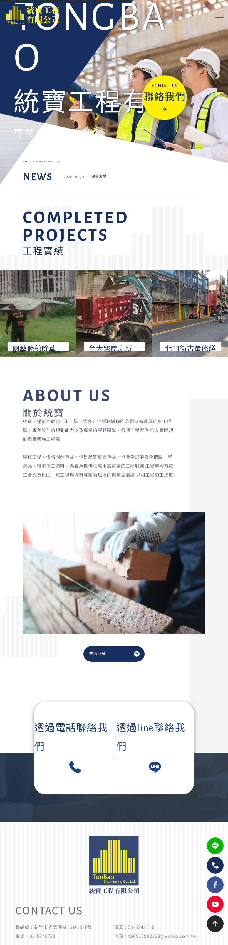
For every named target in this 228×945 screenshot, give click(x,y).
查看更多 (97, 654)
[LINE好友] (215, 845)
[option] (114, 106)
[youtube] (215, 904)
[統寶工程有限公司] (52, 14)
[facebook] (215, 884)
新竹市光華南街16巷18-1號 (63, 934)
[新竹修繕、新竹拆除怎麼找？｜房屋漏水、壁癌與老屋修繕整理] (114, 185)
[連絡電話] (215, 865)
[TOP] (215, 923)
